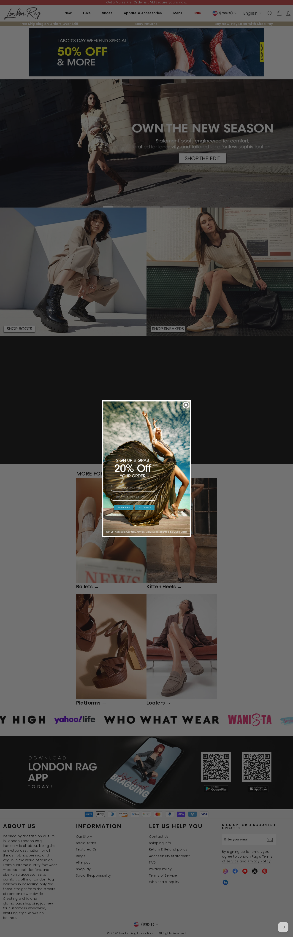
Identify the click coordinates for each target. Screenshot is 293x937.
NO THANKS (144, 507)
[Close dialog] (186, 405)
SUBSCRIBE (124, 507)
